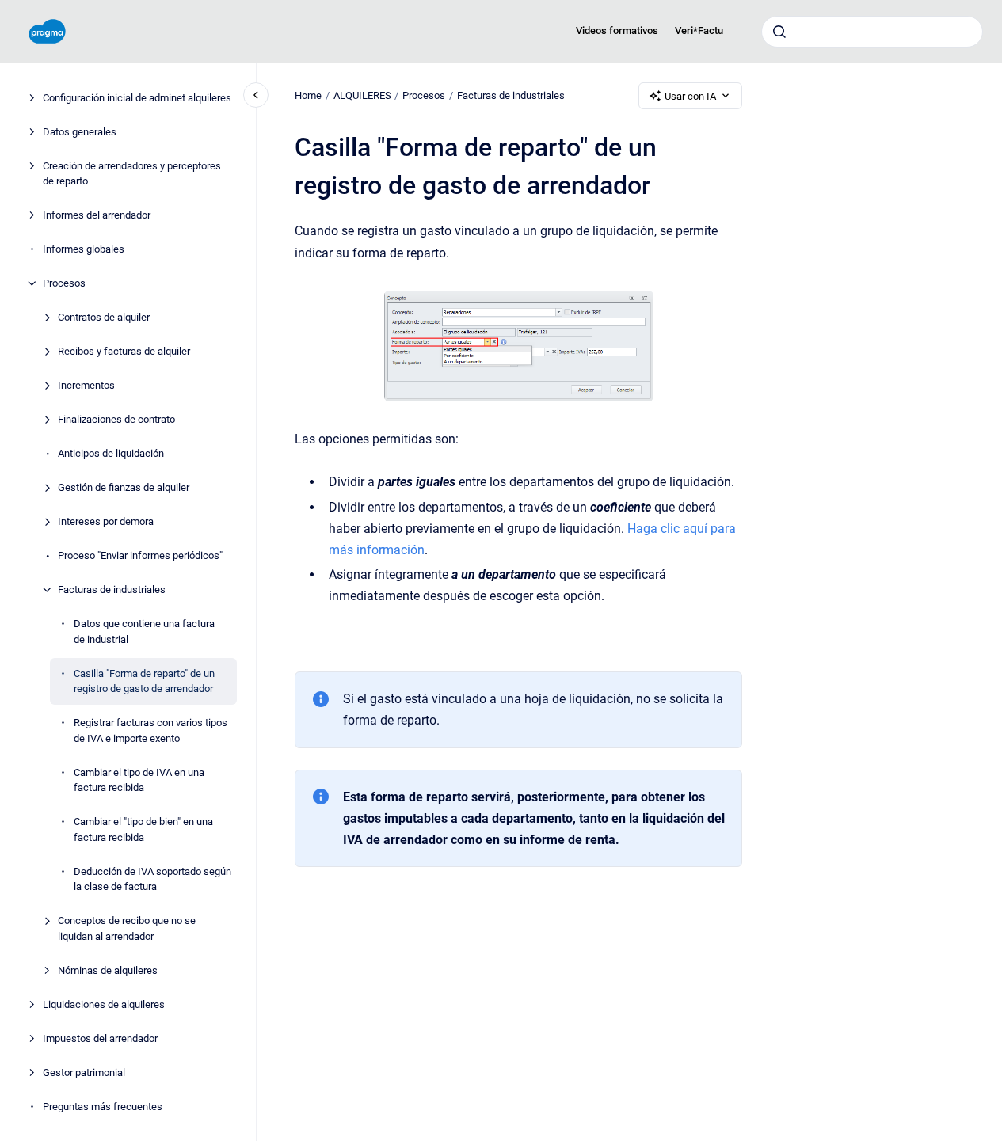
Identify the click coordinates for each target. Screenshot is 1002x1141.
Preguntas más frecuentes (102, 1106)
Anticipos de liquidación (111, 453)
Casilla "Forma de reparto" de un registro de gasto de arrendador (144, 681)
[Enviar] (779, 31)
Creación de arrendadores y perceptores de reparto (132, 174)
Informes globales (83, 249)
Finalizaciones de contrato (116, 419)
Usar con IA (690, 96)
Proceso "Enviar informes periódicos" (140, 555)
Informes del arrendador (96, 215)
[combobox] (872, 32)
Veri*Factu (699, 30)
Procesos (64, 283)
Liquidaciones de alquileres (104, 1004)
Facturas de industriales (112, 589)
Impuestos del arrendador (100, 1038)
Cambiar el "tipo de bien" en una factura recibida (143, 829)
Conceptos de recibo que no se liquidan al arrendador (127, 928)
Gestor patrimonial (84, 1072)
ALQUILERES (362, 95)
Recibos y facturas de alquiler (124, 351)
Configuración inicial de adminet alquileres (137, 98)
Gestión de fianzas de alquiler (123, 487)
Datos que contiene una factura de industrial (144, 631)
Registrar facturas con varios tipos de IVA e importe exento (150, 730)
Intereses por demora (106, 521)
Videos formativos (617, 30)
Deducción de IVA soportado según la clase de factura (152, 879)
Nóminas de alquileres (108, 970)
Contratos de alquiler (104, 317)
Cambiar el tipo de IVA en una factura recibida (139, 780)
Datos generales (79, 132)
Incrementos (86, 385)
